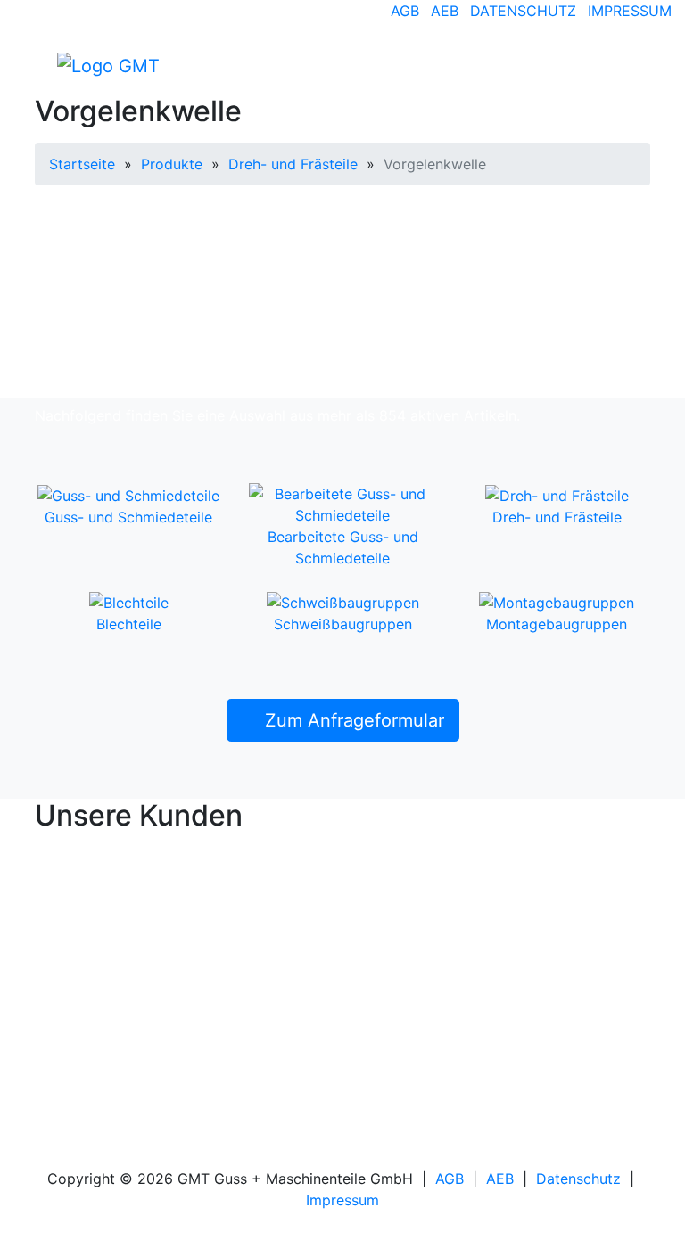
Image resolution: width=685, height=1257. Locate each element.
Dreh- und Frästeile (293, 164)
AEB (444, 11)
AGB (405, 11)
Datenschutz (523, 11)
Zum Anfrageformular (352, 720)
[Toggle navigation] (624, 65)
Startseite (82, 164)
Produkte (171, 164)
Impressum (630, 11)
